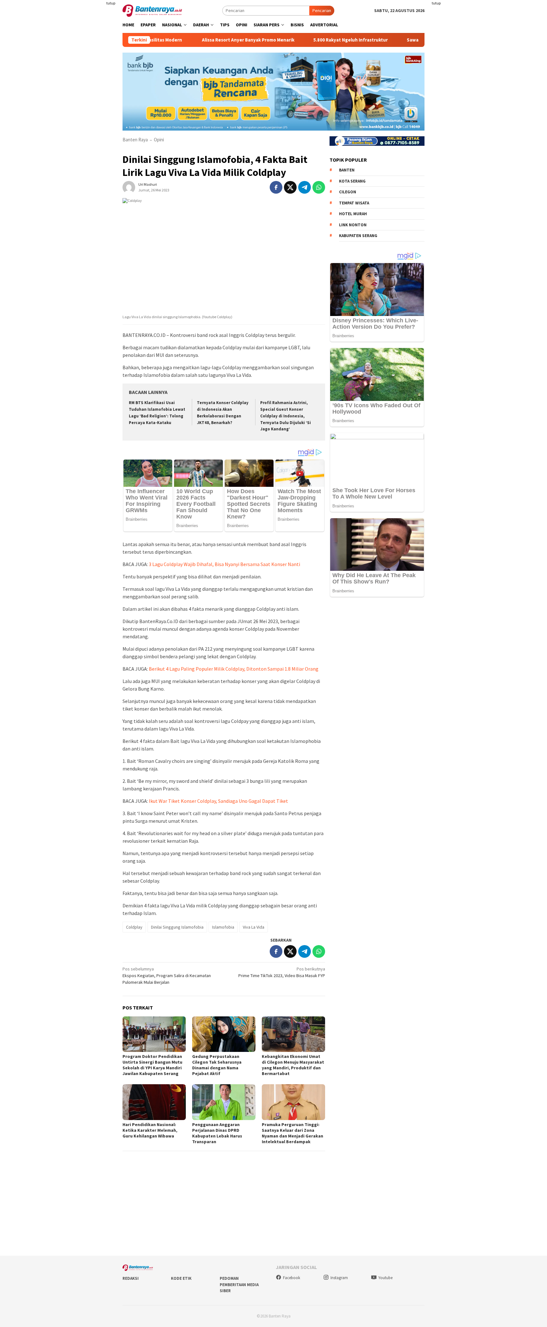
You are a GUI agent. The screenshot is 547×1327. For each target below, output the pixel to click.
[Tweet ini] (290, 187)
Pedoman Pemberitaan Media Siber (239, 1284)
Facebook (291, 1277)
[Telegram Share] (304, 187)
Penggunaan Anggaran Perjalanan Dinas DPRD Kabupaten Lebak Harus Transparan (217, 1133)
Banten (347, 170)
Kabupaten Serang (358, 235)
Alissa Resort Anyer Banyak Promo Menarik (212, 40)
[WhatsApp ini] (318, 187)
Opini (159, 140)
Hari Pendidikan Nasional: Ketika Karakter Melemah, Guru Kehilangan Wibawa (150, 1130)
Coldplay (134, 927)
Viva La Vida (253, 927)
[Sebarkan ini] (276, 187)
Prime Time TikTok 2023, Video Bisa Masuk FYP (281, 972)
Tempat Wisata (354, 203)
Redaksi (131, 1278)
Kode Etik (181, 1278)
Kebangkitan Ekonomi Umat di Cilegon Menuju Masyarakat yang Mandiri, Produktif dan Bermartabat (293, 1064)
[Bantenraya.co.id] (152, 10)
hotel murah (353, 213)
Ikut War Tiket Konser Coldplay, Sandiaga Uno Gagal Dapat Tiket (218, 801)
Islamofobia (223, 927)
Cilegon (347, 192)
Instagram (339, 1277)
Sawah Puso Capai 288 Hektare (403, 40)
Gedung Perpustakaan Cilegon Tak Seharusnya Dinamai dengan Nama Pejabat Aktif (217, 1064)
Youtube (385, 1277)
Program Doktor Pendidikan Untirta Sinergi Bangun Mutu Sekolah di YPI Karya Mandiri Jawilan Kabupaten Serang (152, 1064)
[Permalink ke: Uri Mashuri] (129, 187)
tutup (110, 3)
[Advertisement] (85, 127)
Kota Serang (352, 181)
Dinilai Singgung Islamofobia (177, 927)
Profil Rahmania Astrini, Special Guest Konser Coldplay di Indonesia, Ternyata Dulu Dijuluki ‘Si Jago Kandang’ (285, 416)
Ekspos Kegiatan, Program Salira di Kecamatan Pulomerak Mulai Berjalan (167, 975)
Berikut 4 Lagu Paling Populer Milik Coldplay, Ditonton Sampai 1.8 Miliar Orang (233, 669)
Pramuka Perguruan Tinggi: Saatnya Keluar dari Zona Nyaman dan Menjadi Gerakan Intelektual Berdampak (292, 1133)
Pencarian (321, 10)
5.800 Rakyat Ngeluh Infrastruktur (314, 40)
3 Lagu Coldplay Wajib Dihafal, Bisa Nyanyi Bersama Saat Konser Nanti (224, 564)
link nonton (353, 225)
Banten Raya (135, 140)
